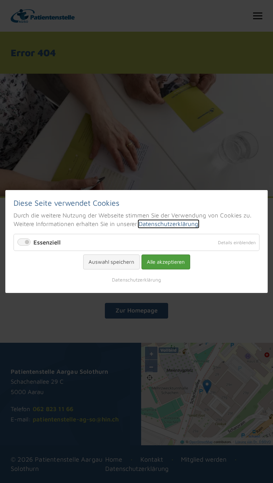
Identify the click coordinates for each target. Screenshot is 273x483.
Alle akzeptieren (166, 262)
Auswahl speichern (111, 262)
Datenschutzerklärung (168, 223)
